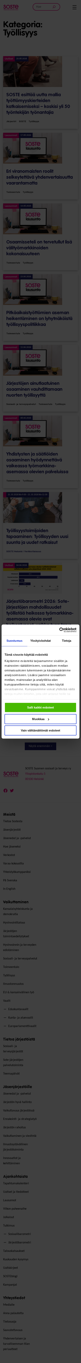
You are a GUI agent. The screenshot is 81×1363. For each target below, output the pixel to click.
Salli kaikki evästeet (40, 707)
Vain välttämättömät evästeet (40, 730)
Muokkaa (38, 719)
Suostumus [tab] (14, 640)
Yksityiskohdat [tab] (40, 640)
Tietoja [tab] (66, 640)
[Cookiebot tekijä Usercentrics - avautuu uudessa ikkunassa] (59, 630)
